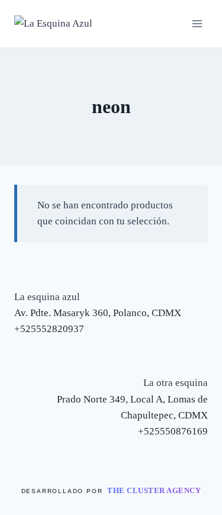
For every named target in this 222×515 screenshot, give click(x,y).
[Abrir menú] (197, 23)
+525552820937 (49, 328)
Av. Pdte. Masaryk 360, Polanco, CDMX (97, 312)
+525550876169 (173, 431)
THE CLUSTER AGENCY (154, 490)
